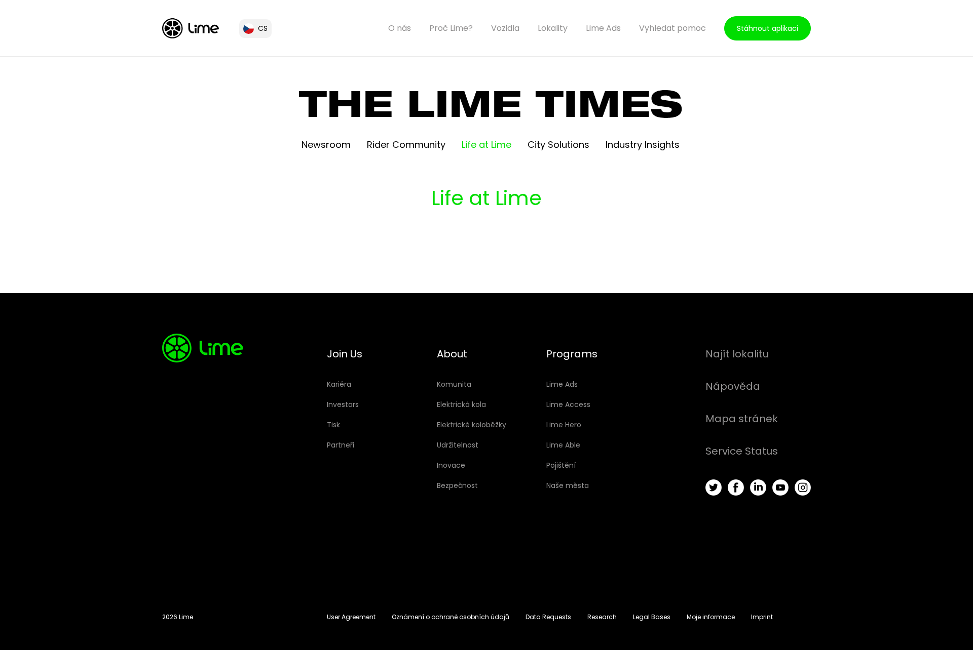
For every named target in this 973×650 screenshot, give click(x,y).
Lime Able (563, 445)
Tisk (333, 425)
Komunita (454, 384)
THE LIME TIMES (491, 109)
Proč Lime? (451, 28)
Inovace (451, 465)
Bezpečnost (457, 485)
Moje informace (711, 617)
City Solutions (558, 144)
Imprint (762, 617)
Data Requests (548, 617)
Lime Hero (563, 425)
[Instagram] (803, 487)
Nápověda (732, 386)
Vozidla (505, 28)
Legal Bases (651, 617)
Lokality (553, 28)
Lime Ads (603, 28)
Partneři (340, 445)
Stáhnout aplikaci (767, 28)
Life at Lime (486, 144)
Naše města (567, 485)
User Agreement (351, 617)
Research (602, 617)
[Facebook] (736, 487)
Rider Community (406, 144)
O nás (399, 28)
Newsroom (326, 144)
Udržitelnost (457, 445)
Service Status (741, 451)
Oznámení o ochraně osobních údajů (450, 617)
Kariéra (339, 384)
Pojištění (561, 465)
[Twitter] (713, 487)
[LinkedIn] (758, 487)
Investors (343, 404)
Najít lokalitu (737, 354)
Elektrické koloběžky (471, 425)
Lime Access (568, 404)
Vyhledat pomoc (672, 28)
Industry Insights (643, 144)
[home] (190, 28)
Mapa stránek (741, 419)
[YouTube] (780, 487)
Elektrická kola (461, 404)
